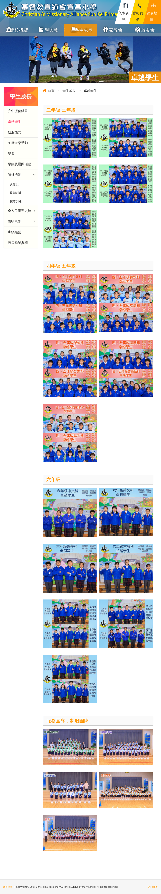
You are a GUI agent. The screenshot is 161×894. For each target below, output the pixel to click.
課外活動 (14, 174)
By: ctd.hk (153, 886)
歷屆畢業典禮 (18, 242)
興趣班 (14, 184)
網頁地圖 (152, 16)
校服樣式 (14, 132)
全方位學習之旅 (19, 210)
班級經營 (14, 232)
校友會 (148, 30)
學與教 (51, 30)
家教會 (116, 30)
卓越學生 (14, 121)
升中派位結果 (18, 111)
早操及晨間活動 (19, 164)
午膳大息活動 (18, 142)
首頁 (51, 90)
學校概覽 (19, 30)
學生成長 (83, 30)
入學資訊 (123, 16)
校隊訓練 (16, 201)
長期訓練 (16, 193)
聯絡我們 (138, 16)
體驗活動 (14, 221)
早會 (11, 153)
